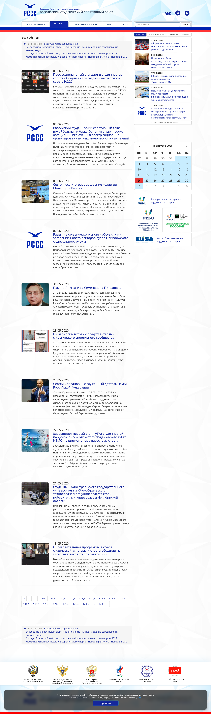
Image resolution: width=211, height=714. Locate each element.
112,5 (72, 598)
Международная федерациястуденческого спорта (166, 201)
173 (101, 604)
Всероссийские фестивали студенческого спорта (53, 47)
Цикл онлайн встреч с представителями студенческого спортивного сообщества (83, 336)
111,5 (62, 598)
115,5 (102, 598)
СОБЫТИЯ (58, 24)
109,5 (42, 598)
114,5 (92, 598)
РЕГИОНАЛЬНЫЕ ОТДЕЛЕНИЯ (85, 24)
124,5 (86, 604)
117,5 (122, 598)
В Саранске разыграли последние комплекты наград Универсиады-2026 (168, 78)
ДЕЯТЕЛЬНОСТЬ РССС (35, 24)
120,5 (46, 604)
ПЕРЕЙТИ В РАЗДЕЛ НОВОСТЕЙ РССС (164, 123)
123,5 (76, 604)
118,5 (26, 604)
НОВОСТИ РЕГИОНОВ (157, 34)
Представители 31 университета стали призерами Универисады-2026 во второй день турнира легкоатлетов (170, 95)
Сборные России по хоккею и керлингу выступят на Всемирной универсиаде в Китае (169, 46)
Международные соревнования (100, 47)
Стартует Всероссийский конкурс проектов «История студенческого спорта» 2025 (71, 53)
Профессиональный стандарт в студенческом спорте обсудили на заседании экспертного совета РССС (88, 77)
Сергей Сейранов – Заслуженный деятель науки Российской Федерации (90, 385)
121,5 (56, 604)
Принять (105, 703)
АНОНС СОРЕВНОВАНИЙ (179, 34)
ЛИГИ (109, 24)
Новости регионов (98, 56)
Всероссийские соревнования (61, 43)
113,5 (82, 598)
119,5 (36, 604)
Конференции (33, 50)
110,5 (52, 598)
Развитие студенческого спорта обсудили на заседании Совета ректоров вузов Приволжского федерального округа (90, 237)
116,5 (112, 598)
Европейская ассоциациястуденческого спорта (170, 240)
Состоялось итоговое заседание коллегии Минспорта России (85, 186)
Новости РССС (119, 56)
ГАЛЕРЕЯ (124, 24)
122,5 (66, 604)
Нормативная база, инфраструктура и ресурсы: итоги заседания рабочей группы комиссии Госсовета (169, 63)
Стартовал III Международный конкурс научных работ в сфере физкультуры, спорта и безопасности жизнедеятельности (169, 113)
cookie (140, 697)
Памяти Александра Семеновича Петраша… (87, 287)
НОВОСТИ (140, 34)
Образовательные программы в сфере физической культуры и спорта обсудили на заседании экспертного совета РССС (87, 550)
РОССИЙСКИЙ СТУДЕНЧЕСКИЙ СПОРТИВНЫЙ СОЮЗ (76, 12)
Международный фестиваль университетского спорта (56, 56)
